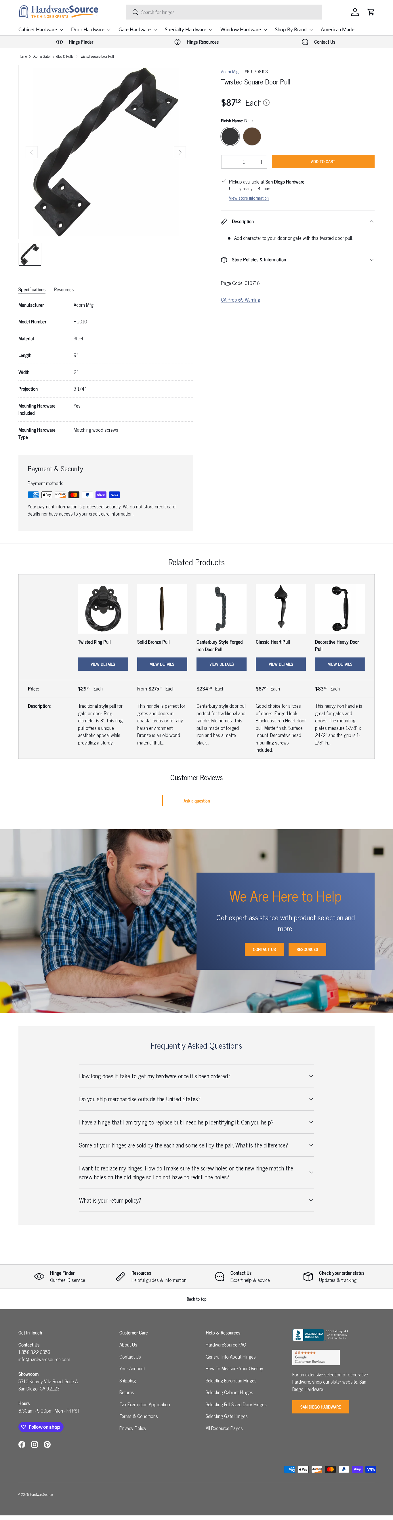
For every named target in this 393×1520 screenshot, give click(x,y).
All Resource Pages (224, 1428)
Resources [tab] (64, 289)
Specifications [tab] (31, 289)
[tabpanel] (105, 371)
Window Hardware (240, 29)
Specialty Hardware (185, 29)
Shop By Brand (291, 29)
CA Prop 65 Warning (240, 300)
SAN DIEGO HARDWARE (320, 1406)
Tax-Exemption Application (144, 1404)
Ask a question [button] (197, 800)
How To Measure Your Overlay (234, 1368)
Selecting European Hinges (231, 1380)
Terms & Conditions (138, 1416)
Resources (307, 949)
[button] (371, 12)
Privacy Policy (132, 1428)
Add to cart (323, 161)
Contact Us (264, 949)
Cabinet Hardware (37, 29)
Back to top (197, 1298)
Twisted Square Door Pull (96, 56)
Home (22, 56)
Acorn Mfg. (230, 71)
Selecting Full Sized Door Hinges (236, 1404)
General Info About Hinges (231, 1357)
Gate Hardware (135, 29)
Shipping (127, 1380)
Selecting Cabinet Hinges (229, 1392)
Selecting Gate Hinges (227, 1416)
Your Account (132, 1368)
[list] (106, 152)
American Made (337, 29)
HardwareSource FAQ (226, 1344)
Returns (126, 1392)
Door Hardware (87, 29)
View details (103, 664)
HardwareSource (41, 1494)
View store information (249, 197)
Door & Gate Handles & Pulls (53, 56)
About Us (128, 1344)
